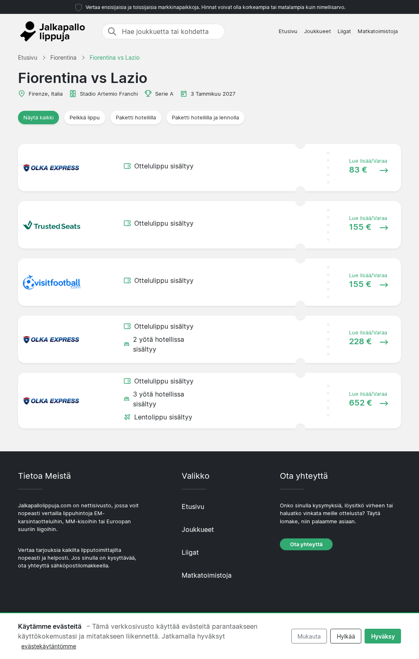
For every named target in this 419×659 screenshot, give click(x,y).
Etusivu (288, 31)
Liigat (344, 31)
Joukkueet (317, 31)
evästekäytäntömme (48, 646)
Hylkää (346, 636)
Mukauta (309, 636)
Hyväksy (383, 636)
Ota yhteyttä (306, 544)
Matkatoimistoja (378, 31)
